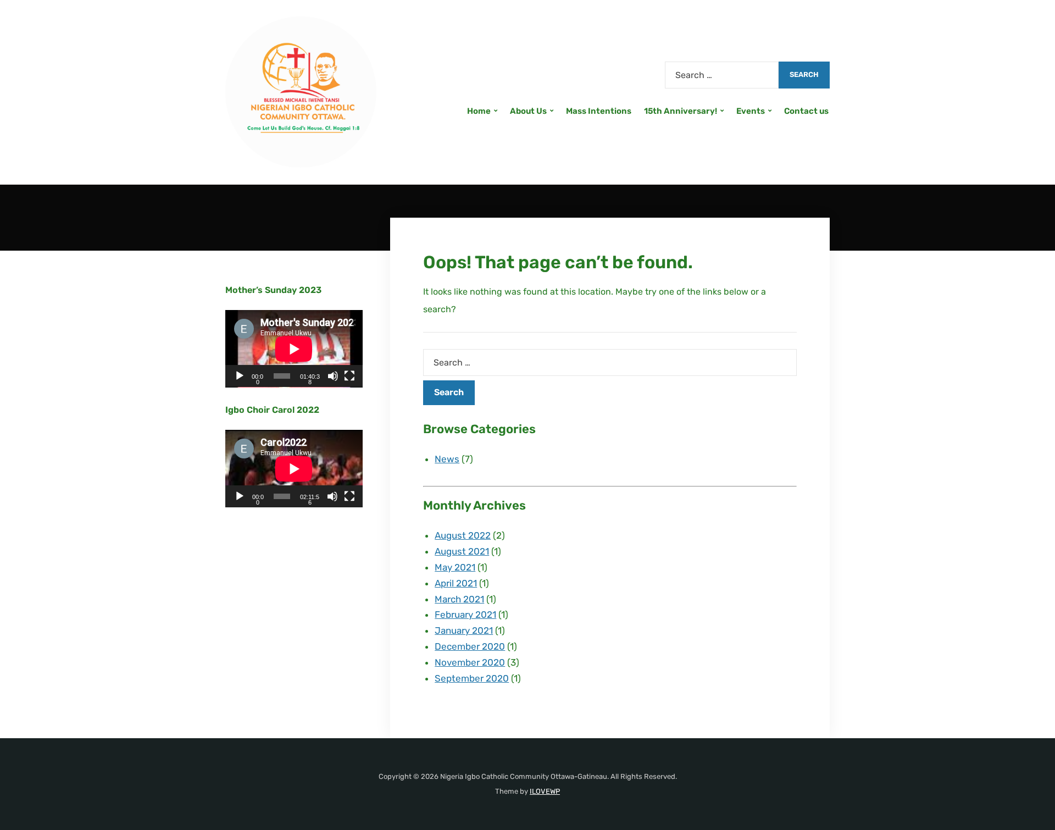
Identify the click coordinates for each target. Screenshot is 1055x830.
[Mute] (332, 375)
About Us (528, 111)
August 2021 (462, 551)
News (447, 458)
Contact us (806, 111)
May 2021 (455, 567)
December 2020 (470, 646)
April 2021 (456, 583)
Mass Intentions (598, 111)
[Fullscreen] (349, 375)
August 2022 (463, 535)
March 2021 (459, 599)
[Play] (239, 375)
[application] (294, 349)
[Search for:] (722, 75)
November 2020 (470, 662)
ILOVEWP (545, 791)
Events (750, 111)
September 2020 (472, 678)
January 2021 (464, 630)
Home (479, 111)
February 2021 (465, 614)
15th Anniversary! (680, 111)
